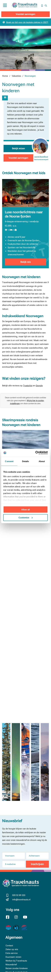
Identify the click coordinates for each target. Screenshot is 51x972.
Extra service (12, 953)
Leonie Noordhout (41, 157)
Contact (9, 945)
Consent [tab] (9, 461)
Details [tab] (25, 461)
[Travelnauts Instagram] (18, 917)
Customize (24, 517)
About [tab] (42, 461)
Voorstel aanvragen (25, 14)
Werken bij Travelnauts (16, 960)
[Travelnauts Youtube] (26, 917)
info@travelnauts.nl (21, 899)
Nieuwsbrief (11, 964)
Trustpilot (27, 385)
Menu (5, 8)
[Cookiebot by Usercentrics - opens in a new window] (36, 453)
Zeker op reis (12, 949)
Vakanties (16, 76)
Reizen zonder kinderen (17, 968)
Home (5, 76)
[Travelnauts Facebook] (9, 917)
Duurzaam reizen (13, 957)
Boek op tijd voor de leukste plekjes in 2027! (27, 22)
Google (39, 385)
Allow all (25, 509)
